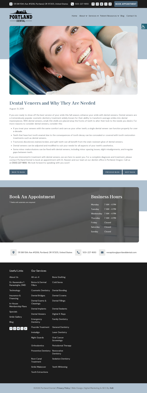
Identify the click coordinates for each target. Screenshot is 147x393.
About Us (13, 277)
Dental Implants (38, 308)
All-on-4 (35, 277)
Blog (122, 16)
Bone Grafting (58, 277)
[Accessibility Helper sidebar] (144, 26)
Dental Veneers (38, 314)
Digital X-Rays (59, 314)
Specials (13, 311)
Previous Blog (112, 172)
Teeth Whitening (59, 367)
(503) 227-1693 (19, 163)
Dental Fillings (58, 300)
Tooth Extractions (39, 372)
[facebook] (110, 4)
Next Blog (130, 172)
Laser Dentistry (59, 332)
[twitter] (105, 4)
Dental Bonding (59, 290)
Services (92, 16)
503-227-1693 (89, 252)
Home (74, 16)
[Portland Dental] (20, 16)
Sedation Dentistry (61, 359)
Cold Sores (57, 282)
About (82, 16)
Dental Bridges (38, 295)
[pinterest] (93, 4)
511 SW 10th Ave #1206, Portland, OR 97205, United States (45, 252)
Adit (112, 388)
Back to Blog (18, 172)
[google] (101, 4)
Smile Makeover (38, 367)
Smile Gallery (15, 317)
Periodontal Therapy (61, 345)
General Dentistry (60, 327)
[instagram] (97, 4)
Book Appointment (125, 4)
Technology (14, 290)
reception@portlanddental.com (121, 252)
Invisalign (35, 332)
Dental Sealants (59, 308)
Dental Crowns (59, 295)
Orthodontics (37, 345)
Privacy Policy (63, 388)
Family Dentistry (60, 319)
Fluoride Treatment (40, 327)
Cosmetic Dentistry (40, 290)
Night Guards (37, 337)
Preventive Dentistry (41, 350)
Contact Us (131, 16)
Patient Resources (108, 16)
